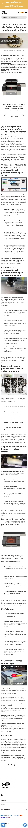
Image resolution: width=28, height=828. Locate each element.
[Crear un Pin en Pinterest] (14, 765)
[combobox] (14, 17)
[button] (19, 12)
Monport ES (6, 823)
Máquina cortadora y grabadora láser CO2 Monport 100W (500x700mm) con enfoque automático (14, 107)
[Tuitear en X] (8, 765)
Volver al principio (14, 775)
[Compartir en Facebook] (11, 765)
